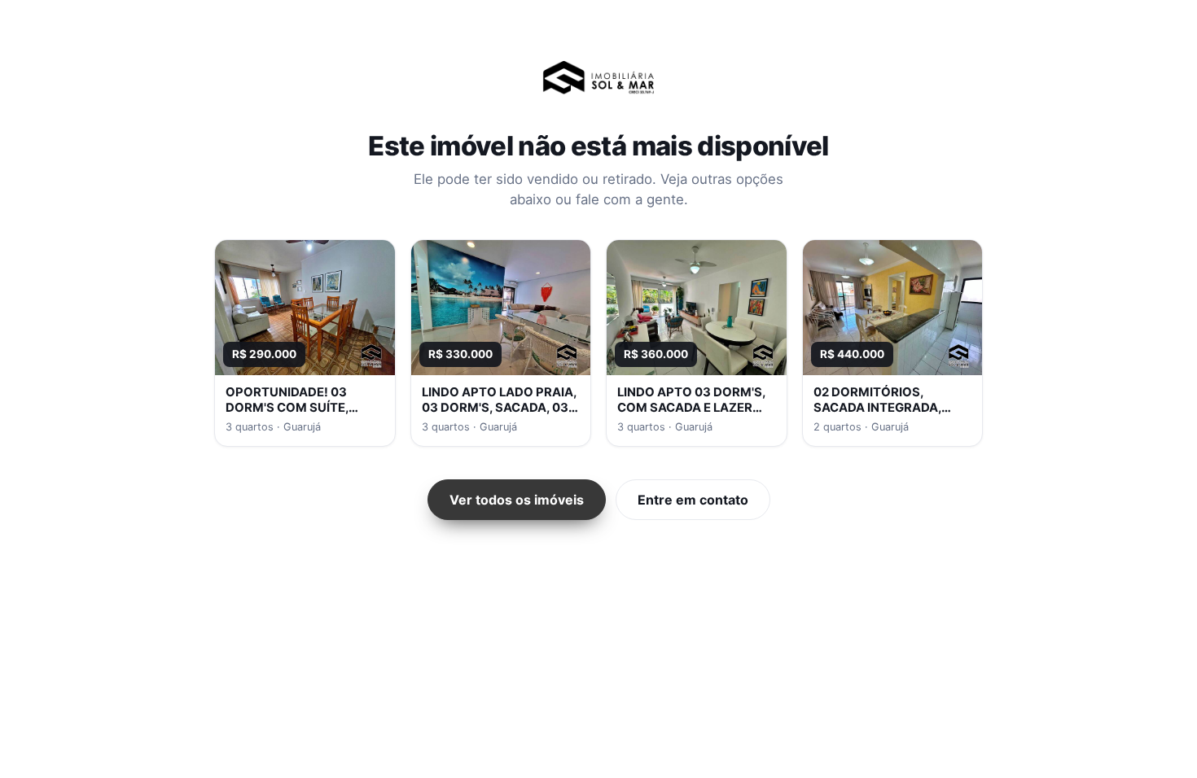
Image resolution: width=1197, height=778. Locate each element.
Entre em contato (693, 500)
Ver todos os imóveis (516, 500)
